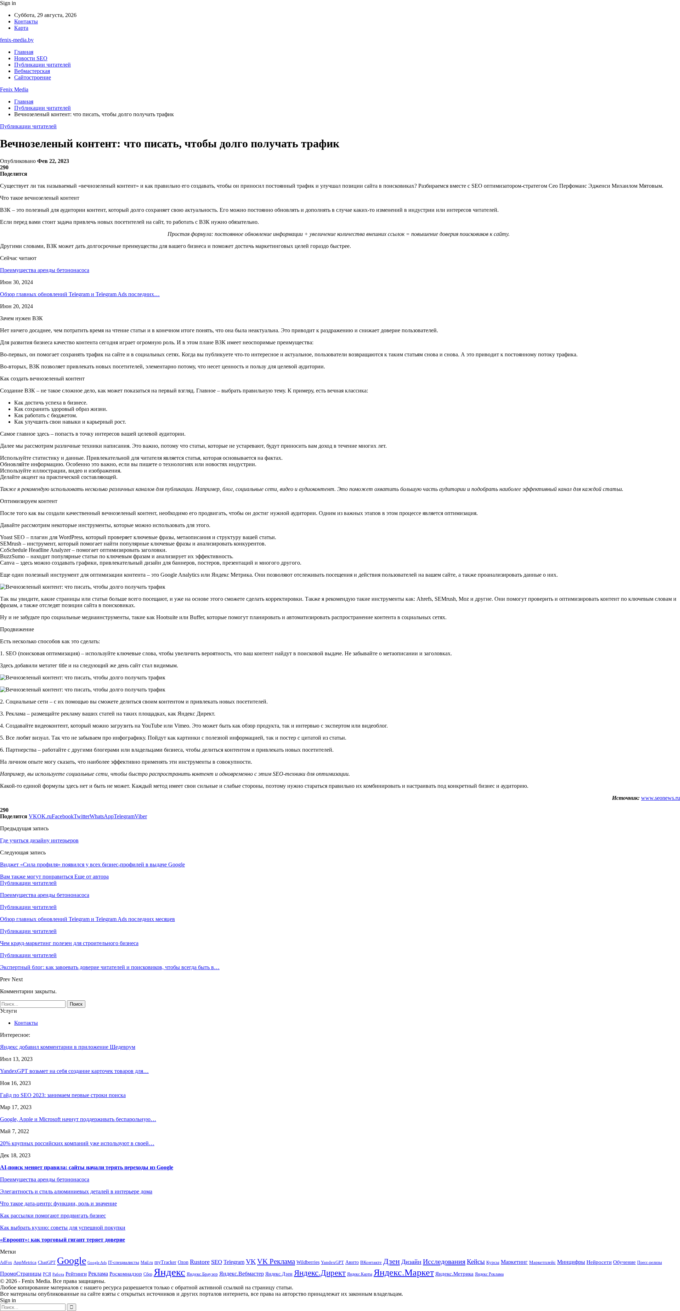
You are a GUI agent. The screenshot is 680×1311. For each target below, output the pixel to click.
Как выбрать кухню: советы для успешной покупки (62, 1228)
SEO (216, 1262)
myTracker (165, 1262)
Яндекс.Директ (320, 1272)
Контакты (26, 21)
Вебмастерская (32, 71)
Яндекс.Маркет (404, 1272)
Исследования (444, 1261)
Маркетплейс (542, 1262)
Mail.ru (147, 1262)
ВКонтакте (371, 1262)
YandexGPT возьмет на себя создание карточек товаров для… (74, 1071)
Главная (23, 52)
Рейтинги (76, 1274)
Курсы (492, 1262)
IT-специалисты (123, 1262)
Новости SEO (30, 58)
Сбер (147, 1274)
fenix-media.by (17, 40)
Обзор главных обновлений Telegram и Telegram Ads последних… (80, 294)
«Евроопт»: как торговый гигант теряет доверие (62, 1240)
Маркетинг (514, 1262)
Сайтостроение (32, 77)
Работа (58, 1274)
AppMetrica (24, 1262)
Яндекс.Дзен (279, 1274)
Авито (352, 1262)
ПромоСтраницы (20, 1273)
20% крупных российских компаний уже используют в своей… (77, 1143)
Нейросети (599, 1262)
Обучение (624, 1262)
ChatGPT (47, 1262)
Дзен (391, 1261)
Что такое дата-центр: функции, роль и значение (58, 1203)
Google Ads (97, 1263)
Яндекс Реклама (489, 1274)
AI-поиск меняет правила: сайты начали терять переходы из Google (86, 1167)
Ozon (183, 1262)
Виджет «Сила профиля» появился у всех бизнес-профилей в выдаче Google (92, 864)
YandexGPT (332, 1262)
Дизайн (411, 1261)
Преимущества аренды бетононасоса (44, 270)
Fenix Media (14, 89)
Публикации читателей (42, 65)
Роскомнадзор (125, 1274)
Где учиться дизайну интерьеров (39, 840)
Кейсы (476, 1261)
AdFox (6, 1262)
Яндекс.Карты (359, 1274)
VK (251, 1261)
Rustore (200, 1261)
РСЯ (47, 1274)
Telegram (233, 1262)
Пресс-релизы (649, 1262)
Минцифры (571, 1262)
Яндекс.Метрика (454, 1274)
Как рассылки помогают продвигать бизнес (53, 1216)
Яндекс (169, 1272)
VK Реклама (276, 1261)
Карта (21, 28)
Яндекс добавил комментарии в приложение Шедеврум (67, 1047)
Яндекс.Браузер (202, 1274)
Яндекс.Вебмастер (241, 1274)
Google (71, 1260)
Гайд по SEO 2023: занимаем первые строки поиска (63, 1095)
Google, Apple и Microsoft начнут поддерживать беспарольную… (78, 1119)
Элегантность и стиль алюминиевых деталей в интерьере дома (76, 1191)
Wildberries (307, 1262)
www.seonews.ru (660, 798)
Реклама (98, 1274)
